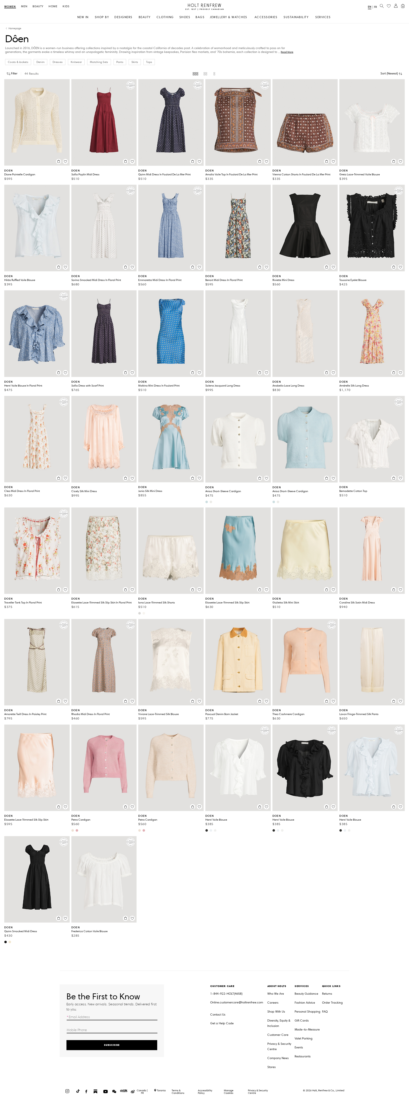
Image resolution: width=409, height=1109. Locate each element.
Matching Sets (99, 62)
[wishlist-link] (389, 6)
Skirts (134, 62)
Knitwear (76, 62)
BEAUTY (145, 17)
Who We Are (275, 994)
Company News (278, 1058)
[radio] (195, 74)
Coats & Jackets (18, 62)
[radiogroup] (204, 74)
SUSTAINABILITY (296, 17)
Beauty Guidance (306, 994)
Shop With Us (276, 1011)
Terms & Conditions (178, 1091)
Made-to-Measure (307, 1029)
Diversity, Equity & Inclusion (278, 1023)
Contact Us (217, 1014)
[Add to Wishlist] (65, 161)
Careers (272, 1002)
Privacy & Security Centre (279, 1046)
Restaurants (303, 1056)
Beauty (38, 6)
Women (10, 6)
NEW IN (83, 17)
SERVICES (323, 17)
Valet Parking (304, 1038)
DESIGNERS (123, 17)
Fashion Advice (305, 1002)
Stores (271, 1067)
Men (24, 6)
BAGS (200, 17)
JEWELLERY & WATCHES (228, 17)
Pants (119, 62)
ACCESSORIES (266, 17)
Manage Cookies (228, 1091)
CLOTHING (165, 17)
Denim (40, 62)
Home (53, 6)
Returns (327, 994)
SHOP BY (102, 17)
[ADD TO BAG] (58, 161)
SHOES (184, 17)
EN (369, 7)
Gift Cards (302, 1020)
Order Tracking (332, 1002)
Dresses (58, 62)
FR (375, 7)
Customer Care (277, 1035)
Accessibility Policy (205, 1091)
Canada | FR (142, 1091)
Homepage (15, 28)
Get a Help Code (222, 1023)
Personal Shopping (307, 1011)
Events (299, 1047)
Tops (149, 62)
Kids (66, 6)
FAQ (325, 1011)
